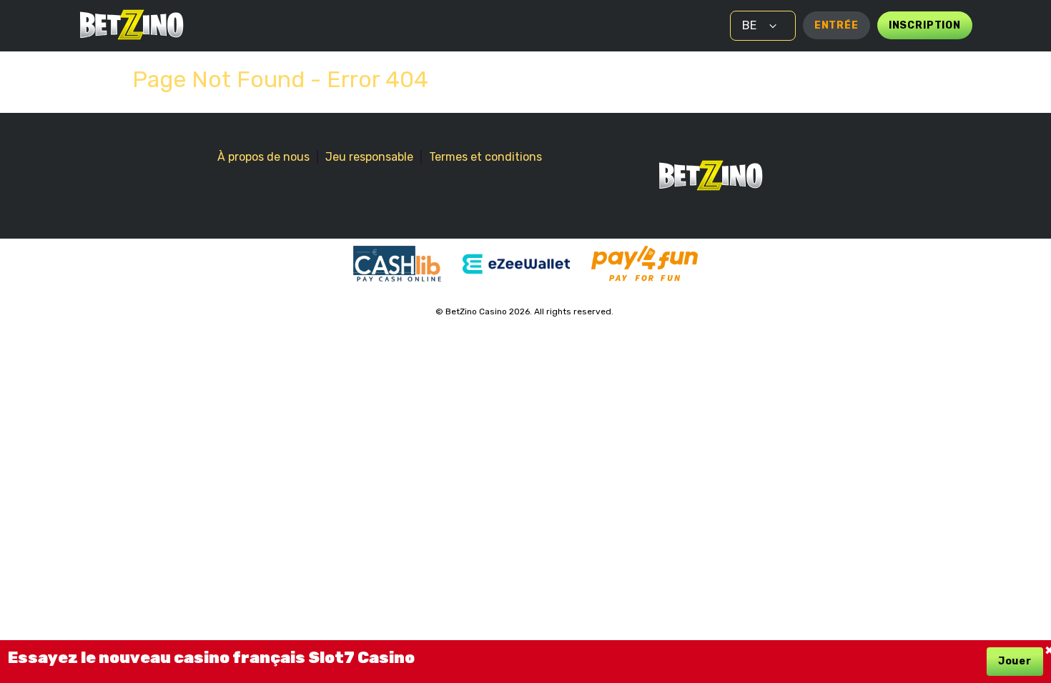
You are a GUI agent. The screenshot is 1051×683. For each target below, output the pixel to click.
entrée (836, 25)
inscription (925, 25)
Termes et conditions (485, 157)
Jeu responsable (369, 157)
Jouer (1015, 661)
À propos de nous (263, 157)
